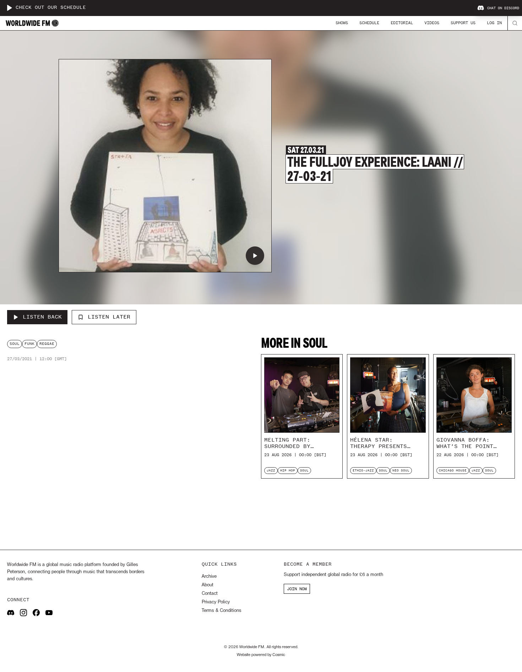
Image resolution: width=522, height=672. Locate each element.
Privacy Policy (216, 602)
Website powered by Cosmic (261, 655)
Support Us (463, 22)
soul (15, 343)
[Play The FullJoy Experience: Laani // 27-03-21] (255, 255)
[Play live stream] (9, 7)
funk (29, 343)
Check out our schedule (51, 7)
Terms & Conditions (221, 611)
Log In (494, 22)
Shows (342, 22)
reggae (46, 343)
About (207, 585)
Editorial (402, 22)
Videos (431, 22)
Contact (210, 594)
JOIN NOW (297, 588)
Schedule (369, 22)
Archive (209, 576)
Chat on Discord (503, 8)
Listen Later (109, 317)
